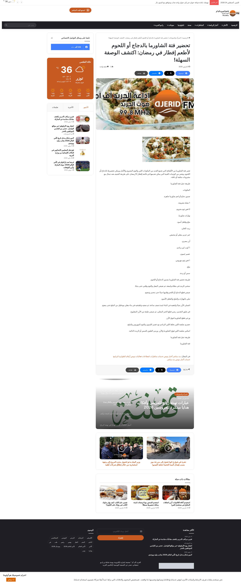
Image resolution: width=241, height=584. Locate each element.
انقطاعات (146, 356)
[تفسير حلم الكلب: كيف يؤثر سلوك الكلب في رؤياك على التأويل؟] (113, 492)
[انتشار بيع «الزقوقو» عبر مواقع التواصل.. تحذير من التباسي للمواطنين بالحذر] (83, 128)
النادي (90, 542)
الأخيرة (70, 107)
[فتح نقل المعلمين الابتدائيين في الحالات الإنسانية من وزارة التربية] (83, 152)
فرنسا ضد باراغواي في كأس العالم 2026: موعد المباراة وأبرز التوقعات (64, 164)
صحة (189, 25)
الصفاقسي (54, 538)
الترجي (72, 538)
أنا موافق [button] (11, 580)
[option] (145, 404)
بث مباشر (177, 356)
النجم (83, 542)
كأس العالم (81, 546)
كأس (90, 546)
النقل (76, 542)
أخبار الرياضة (213, 25)
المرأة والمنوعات (175, 38)
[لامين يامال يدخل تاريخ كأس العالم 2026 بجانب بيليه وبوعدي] (83, 140)
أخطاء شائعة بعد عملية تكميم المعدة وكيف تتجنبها (166, 404)
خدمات (160, 356)
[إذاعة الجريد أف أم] (227, 13)
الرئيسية (234, 25)
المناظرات (200, 25)
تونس (69, 542)
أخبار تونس (168, 356)
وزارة (90, 551)
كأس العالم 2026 (69, 546)
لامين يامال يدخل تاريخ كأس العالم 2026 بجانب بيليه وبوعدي (64, 140)
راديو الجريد (159, 25)
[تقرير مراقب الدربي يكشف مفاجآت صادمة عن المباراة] (83, 119)
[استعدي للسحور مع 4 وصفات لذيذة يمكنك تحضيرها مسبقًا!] (145, 492)
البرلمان (80, 538)
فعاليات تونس (136, 356)
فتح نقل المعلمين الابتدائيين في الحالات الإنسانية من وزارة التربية (63, 152)
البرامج (116, 356)
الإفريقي (89, 538)
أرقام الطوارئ (124, 356)
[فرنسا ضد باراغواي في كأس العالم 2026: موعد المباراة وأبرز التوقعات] (83, 166)
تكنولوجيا (181, 25)
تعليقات (55, 107)
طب (56, 542)
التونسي (64, 538)
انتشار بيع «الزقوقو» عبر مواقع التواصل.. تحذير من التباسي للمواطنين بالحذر (63, 128)
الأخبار (225, 25)
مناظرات (153, 356)
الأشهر (85, 107)
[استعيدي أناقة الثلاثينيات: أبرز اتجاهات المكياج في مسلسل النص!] (176, 492)
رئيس (62, 542)
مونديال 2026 (55, 546)
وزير (83, 551)
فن (50, 542)
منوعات (171, 25)
